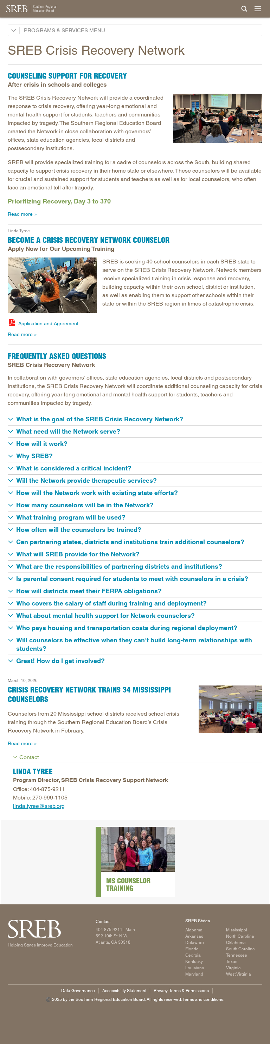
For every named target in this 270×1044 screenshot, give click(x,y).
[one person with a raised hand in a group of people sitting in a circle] (52, 285)
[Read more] (137, 849)
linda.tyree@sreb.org (39, 806)
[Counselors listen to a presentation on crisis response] (230, 709)
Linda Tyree (19, 230)
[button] (135, 419)
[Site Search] (244, 8)
